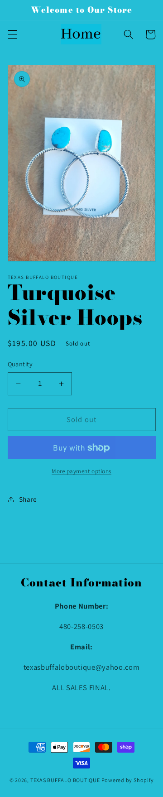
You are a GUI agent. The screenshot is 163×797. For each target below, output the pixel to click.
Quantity (20, 364)
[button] (12, 34)
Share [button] (28, 499)
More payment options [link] (81, 471)
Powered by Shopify (127, 780)
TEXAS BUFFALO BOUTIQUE (65, 780)
